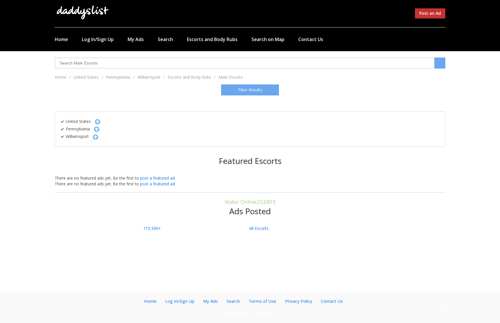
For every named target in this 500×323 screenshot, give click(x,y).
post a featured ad (157, 178)
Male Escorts (230, 77)
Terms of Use (262, 301)
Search (165, 39)
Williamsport (149, 77)
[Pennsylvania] (95, 129)
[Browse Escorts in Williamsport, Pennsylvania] (83, 12)
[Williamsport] (94, 136)
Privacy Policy (298, 301)
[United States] (96, 121)
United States (86, 77)
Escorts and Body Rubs (212, 39)
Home (61, 39)
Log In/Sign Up (98, 39)
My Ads (136, 39)
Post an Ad (430, 13)
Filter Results (250, 90)
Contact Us (310, 39)
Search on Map (267, 39)
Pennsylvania (118, 77)
